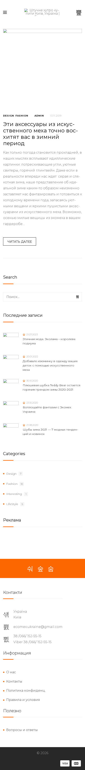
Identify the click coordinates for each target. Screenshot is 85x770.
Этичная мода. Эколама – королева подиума (49, 341)
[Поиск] (78, 297)
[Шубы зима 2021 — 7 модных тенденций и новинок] (11, 431)
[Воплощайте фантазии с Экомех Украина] (11, 409)
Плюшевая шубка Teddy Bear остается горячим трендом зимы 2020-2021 (51, 387)
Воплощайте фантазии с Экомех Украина (47, 409)
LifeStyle (12, 504)
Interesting (14, 494)
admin (39, 115)
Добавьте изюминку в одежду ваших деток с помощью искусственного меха (50, 365)
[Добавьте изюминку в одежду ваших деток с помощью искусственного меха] (11, 362)
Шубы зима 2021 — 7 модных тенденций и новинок (50, 432)
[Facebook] (30, 569)
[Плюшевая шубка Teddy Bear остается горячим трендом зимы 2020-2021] (11, 386)
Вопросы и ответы (22, 730)
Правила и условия (23, 700)
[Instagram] (40, 569)
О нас (11, 672)
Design (8, 115)
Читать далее (19, 242)
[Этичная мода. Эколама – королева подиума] (11, 340)
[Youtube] (51, 569)
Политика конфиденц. (26, 690)
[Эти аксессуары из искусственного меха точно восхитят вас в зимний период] (42, 68)
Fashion (21, 115)
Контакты (14, 681)
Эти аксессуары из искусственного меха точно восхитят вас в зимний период (40, 134)
